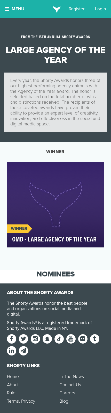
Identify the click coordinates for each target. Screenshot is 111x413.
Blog (63, 401)
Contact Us (70, 385)
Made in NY (56, 328)
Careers (67, 393)
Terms (13, 401)
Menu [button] (18, 9)
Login (100, 9)
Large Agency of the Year (37, 169)
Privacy (28, 401)
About (13, 385)
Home (13, 376)
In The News (71, 376)
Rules (12, 393)
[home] (55, 9)
